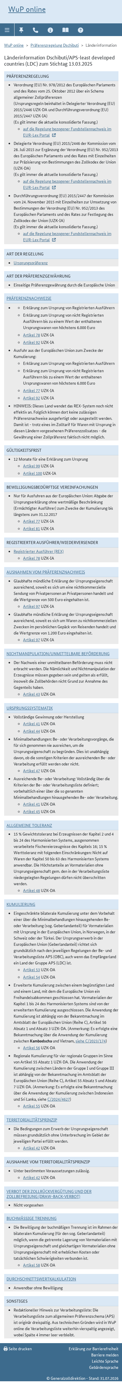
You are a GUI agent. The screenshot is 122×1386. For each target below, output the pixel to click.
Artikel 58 (31, 1265)
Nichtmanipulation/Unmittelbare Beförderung (58, 653)
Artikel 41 (31, 723)
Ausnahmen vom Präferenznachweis (46, 572)
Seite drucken (20, 1348)
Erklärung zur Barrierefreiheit (93, 1348)
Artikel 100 (32, 473)
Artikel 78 (31, 335)
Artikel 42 (31, 1148)
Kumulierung (21, 904)
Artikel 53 (31, 969)
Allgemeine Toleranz (29, 825)
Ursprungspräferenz (31, 262)
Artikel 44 (31, 731)
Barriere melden (104, 1355)
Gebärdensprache (103, 1367)
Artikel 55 (31, 1106)
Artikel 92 (31, 342)
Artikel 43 (31, 694)
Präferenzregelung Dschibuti (54, 45)
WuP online (27, 9)
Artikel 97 (31, 606)
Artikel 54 (31, 977)
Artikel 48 (31, 890)
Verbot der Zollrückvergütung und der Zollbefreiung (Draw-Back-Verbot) (49, 1193)
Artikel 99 (31, 466)
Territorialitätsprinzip (32, 1120)
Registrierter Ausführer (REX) (39, 551)
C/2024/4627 (58, 1099)
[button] (7, 29)
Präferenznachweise (29, 298)
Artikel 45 (31, 811)
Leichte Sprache (105, 1361)
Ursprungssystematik (30, 708)
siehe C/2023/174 (91, 1041)
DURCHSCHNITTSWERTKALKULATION (41, 1279)
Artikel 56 (31, 1047)
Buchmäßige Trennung (32, 1218)
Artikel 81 (31, 528)
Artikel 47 (31, 770)
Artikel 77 (31, 390)
